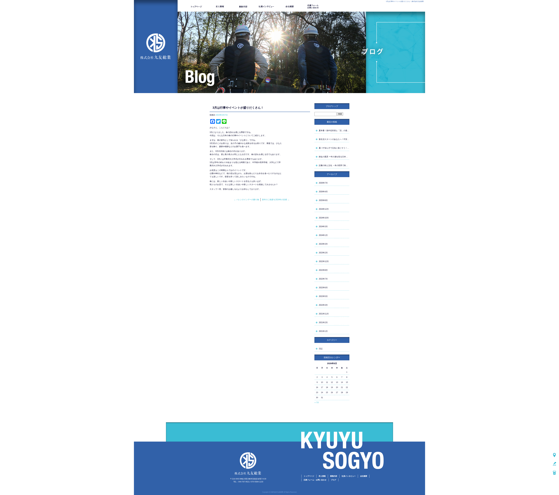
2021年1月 (323, 331)
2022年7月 (323, 279)
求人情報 (219, 6)
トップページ (196, 6)
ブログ (333, 480)
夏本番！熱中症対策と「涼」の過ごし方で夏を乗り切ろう (334, 130)
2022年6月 (323, 287)
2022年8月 (323, 270)
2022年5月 (323, 296)
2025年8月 (323, 200)
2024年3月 (323, 226)
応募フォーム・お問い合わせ (313, 6)
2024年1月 (323, 235)
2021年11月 (324, 314)
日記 (321, 349)
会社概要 (289, 6)
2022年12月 (324, 261)
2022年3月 (323, 305)
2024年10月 (324, 218)
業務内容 (243, 6)
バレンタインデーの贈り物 (246, 199)
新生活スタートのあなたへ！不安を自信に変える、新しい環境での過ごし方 (334, 139)
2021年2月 (323, 322)
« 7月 (317, 402)
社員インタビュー (266, 6)
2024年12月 (324, 209)
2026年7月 (323, 183)
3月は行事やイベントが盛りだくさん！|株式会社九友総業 (405, 1)
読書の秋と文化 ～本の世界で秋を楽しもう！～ (334, 165)
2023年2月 (323, 253)
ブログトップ (332, 106)
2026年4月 (323, 191)
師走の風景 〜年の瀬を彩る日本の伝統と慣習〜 (334, 157)
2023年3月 (323, 244)
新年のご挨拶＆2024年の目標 (275, 199)
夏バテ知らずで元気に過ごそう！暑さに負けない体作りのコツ (334, 148)
